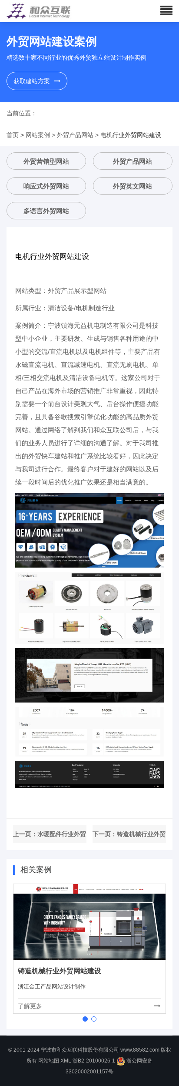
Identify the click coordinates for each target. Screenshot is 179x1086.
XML (65, 1061)
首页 (13, 134)
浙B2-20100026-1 (94, 1061)
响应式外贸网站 (46, 186)
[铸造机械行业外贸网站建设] (89, 921)
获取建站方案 (31, 80)
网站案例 (38, 134)
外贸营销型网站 (46, 161)
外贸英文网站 (132, 186)
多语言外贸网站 (46, 211)
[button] (85, 1019)
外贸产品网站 (75, 134)
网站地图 (48, 1061)
